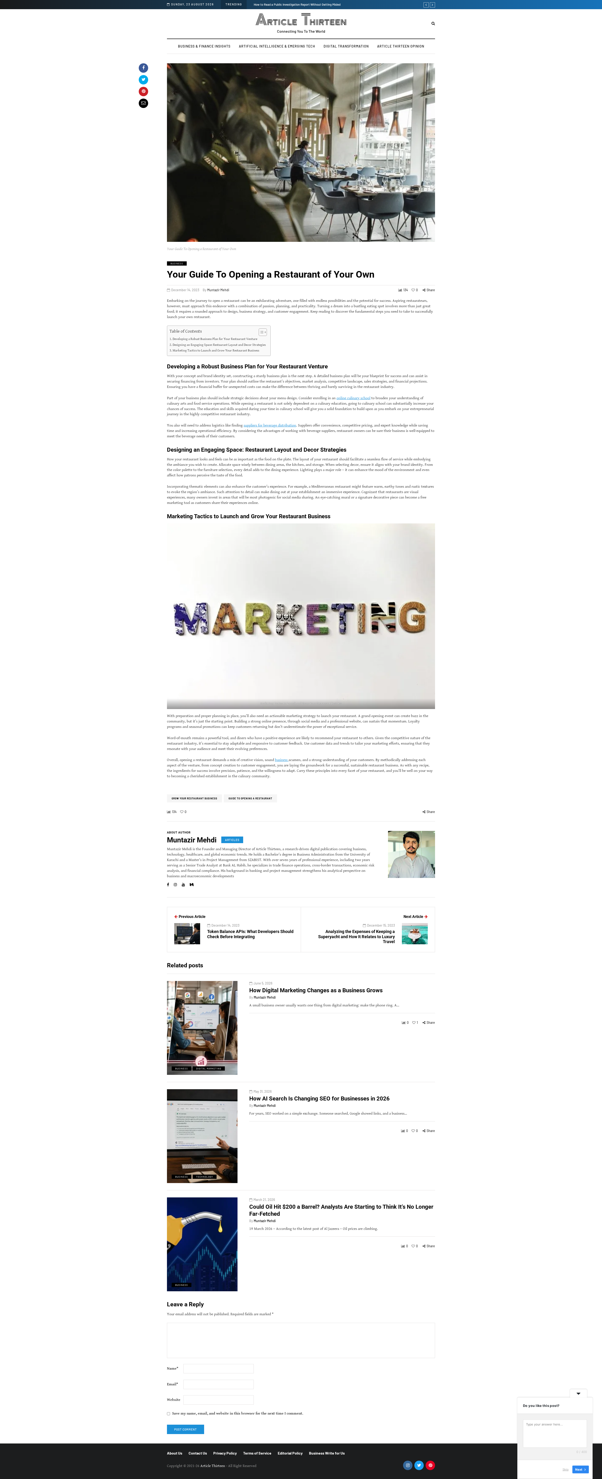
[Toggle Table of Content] (260, 332)
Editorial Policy (290, 1453)
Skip (565, 1469)
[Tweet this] (143, 79)
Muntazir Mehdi (218, 290)
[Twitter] (419, 1465)
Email (172, 1384)
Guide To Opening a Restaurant (250, 798)
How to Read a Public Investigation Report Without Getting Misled (297, 4)
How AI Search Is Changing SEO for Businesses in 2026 (319, 1098)
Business (176, 263)
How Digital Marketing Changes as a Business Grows (316, 990)
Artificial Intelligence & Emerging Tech (277, 46)
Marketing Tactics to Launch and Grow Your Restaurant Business (216, 350)
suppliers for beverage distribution (270, 425)
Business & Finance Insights (204, 46)
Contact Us (198, 1453)
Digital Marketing (208, 1068)
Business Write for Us (327, 1453)
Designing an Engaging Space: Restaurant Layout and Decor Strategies (219, 345)
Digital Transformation (346, 46)
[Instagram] (407, 1465)
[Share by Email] (143, 103)
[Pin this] (143, 91)
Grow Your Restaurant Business (194, 798)
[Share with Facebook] (143, 68)
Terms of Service (257, 1453)
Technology (204, 1176)
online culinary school (353, 398)
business (282, 760)
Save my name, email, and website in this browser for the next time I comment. (237, 1413)
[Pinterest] (430, 1465)
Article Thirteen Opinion (400, 46)
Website (173, 1400)
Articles (232, 839)
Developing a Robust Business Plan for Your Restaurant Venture (215, 339)
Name (172, 1368)
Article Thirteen (301, 20)
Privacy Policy (225, 1453)
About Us (174, 1453)
